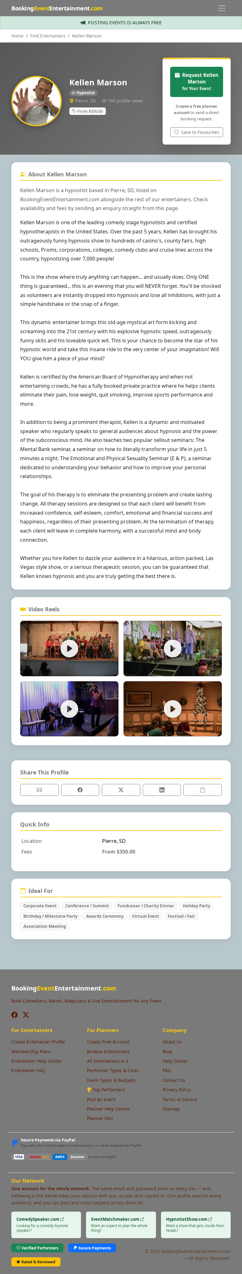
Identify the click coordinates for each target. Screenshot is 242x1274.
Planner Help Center (108, 1109)
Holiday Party (196, 906)
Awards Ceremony (105, 916)
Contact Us (174, 1080)
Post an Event (101, 1099)
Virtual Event (145, 916)
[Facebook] (14, 1015)
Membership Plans (31, 1051)
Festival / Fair (181, 916)
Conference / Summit (87, 906)
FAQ (167, 1070)
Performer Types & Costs (113, 1070)
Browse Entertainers (108, 1051)
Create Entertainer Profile (38, 1042)
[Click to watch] (69, 648)
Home (17, 36)
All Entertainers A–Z (108, 1061)
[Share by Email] (39, 790)
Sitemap (171, 1109)
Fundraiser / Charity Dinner (146, 906)
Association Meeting (44, 926)
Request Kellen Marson (200, 82)
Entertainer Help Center (36, 1061)
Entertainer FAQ (28, 1070)
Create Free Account (108, 1042)
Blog (167, 1051)
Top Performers (109, 1090)
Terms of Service (180, 1099)
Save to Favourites (199, 132)
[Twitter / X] (26, 1015)
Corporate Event (40, 906)
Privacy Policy (177, 1090)
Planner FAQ (100, 1118)
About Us (172, 1042)
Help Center (175, 1061)
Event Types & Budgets (111, 1080)
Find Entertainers (48, 36)
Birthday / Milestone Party (50, 916)
